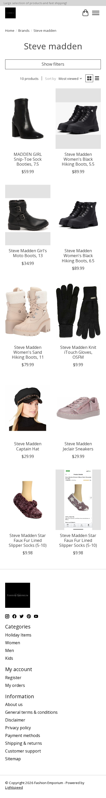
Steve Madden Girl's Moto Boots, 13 (28, 253)
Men (9, 650)
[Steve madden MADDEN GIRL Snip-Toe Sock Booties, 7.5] (27, 118)
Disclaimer (15, 720)
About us (14, 704)
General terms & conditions (31, 712)
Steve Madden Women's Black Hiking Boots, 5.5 (78, 159)
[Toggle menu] (96, 13)
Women (12, 643)
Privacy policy (18, 728)
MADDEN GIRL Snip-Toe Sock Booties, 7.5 (28, 159)
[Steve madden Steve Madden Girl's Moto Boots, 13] (27, 215)
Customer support (23, 751)
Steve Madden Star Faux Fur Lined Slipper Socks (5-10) (28, 540)
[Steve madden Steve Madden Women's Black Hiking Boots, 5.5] (78, 118)
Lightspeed (14, 787)
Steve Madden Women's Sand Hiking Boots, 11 (28, 352)
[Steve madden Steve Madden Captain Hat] (27, 408)
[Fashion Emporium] (10, 12)
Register (13, 677)
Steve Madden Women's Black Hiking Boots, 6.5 (78, 255)
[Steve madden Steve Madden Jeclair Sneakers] (78, 408)
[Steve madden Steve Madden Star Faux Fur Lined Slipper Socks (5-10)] (27, 500)
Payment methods (22, 735)
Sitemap (13, 759)
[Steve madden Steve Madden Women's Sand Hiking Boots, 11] (27, 311)
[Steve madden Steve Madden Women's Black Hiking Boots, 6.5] (78, 215)
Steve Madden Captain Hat (27, 446)
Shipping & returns (23, 743)
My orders (15, 685)
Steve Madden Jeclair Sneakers (78, 446)
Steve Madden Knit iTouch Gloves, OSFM (78, 352)
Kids (9, 658)
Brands (24, 30)
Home (9, 30)
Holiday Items (18, 635)
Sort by (50, 78)
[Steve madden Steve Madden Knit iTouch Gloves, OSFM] (78, 311)
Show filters (53, 64)
